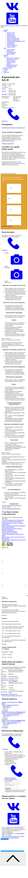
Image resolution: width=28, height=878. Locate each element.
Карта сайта (5, 836)
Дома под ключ (11, 32)
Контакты (6, 72)
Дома (5, 31)
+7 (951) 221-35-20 (13, 25)
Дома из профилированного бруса (16, 41)
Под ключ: (5, 94)
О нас (5, 70)
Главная (6, 30)
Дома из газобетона (12, 45)
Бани (5, 48)
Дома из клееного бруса (13, 39)
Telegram (13, 778)
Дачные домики (11, 35)
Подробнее (5, 710)
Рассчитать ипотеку (7, 226)
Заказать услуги (6, 56)
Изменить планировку (8, 143)
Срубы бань (10, 51)
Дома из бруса (10, 34)
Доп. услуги (5, 346)
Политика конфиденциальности (10, 837)
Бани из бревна (11, 53)
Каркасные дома (11, 37)
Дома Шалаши (11, 44)
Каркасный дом (7, 706)
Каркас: (4, 91)
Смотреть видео (13, 679)
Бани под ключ (11, 49)
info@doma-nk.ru (12, 779)
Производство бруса (12, 65)
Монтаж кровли (11, 62)
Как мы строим (8, 67)
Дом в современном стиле (10, 723)
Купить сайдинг (11, 60)
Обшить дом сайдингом (13, 58)
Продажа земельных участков (16, 836)
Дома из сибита (11, 46)
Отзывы (6, 69)
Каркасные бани (11, 52)
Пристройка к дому (12, 59)
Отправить (8, 788)
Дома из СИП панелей (13, 38)
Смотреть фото (5, 679)
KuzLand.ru (5, 163)
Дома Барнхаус (11, 42)
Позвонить (5, 749)
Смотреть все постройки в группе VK (12, 695)
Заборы (9, 63)
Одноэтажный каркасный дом (11, 714)
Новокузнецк (4, 25)
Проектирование (11, 66)
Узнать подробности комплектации (11, 508)
